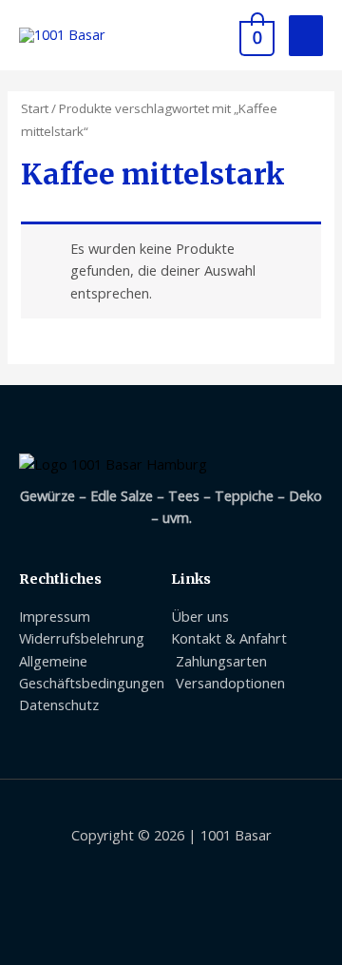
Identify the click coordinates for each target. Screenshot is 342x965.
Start (34, 108)
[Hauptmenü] (306, 35)
